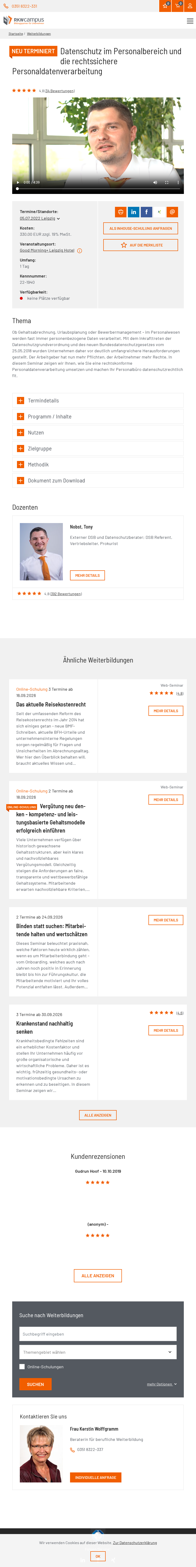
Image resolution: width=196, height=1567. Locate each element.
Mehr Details (87, 575)
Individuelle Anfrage (95, 1477)
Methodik (38, 464)
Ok (98, 1556)
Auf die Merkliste (146, 245)
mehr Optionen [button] (160, 1384)
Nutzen (36, 432)
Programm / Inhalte (49, 416)
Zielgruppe (40, 448)
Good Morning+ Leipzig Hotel (47, 250)
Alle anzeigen (97, 1115)
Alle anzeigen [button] (98, 1275)
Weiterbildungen (39, 34)
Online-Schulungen (45, 1366)
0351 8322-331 (24, 6)
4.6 (179, 1013)
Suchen (35, 1384)
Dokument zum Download (56, 480)
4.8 (179, 693)
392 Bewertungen (66, 593)
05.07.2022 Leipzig (37, 218)
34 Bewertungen (60, 90)
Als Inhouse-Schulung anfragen (140, 228)
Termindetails (43, 400)
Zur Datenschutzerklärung (135, 1542)
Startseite (16, 34)
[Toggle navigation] (190, 20)
